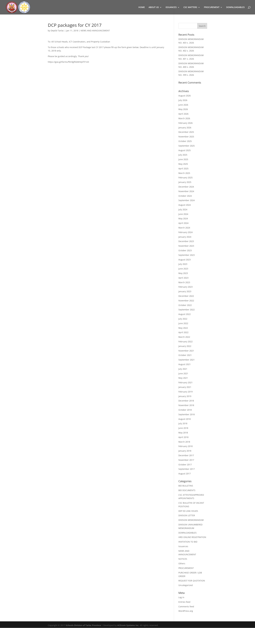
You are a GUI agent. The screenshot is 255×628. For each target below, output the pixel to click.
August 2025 (184, 150)
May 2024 (183, 218)
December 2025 (186, 132)
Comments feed (186, 606)
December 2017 (186, 455)
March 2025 (184, 173)
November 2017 (186, 460)
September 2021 (186, 359)
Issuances (183, 546)
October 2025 (185, 141)
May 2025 (183, 164)
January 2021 (184, 387)
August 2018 (184, 419)
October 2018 (185, 409)
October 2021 (185, 355)
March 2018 (184, 441)
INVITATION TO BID (187, 541)
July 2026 (182, 100)
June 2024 (183, 214)
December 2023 (186, 241)
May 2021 (183, 377)
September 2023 (186, 255)
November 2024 (186, 191)
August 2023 (184, 259)
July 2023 (182, 264)
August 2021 (184, 364)
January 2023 (184, 291)
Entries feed (184, 601)
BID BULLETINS (185, 485)
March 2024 (184, 227)
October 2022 (185, 305)
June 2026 (183, 104)
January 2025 (184, 182)
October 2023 (185, 250)
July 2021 (182, 368)
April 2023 (183, 277)
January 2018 (184, 450)
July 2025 (182, 154)
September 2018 (186, 414)
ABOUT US (154, 7)
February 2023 (185, 286)
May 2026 (183, 109)
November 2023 (186, 245)
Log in (181, 597)
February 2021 (185, 382)
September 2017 (186, 469)
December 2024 (186, 186)
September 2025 (186, 145)
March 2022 (184, 337)
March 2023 (184, 282)
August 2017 (184, 473)
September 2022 (186, 309)
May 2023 (183, 273)
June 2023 (183, 268)
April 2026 (183, 113)
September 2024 (186, 200)
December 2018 (186, 400)
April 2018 (183, 437)
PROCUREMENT (211, 7)
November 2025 (186, 136)
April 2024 (183, 223)
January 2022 (184, 346)
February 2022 (185, 341)
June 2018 (183, 428)
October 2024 (185, 195)
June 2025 (183, 159)
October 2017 (185, 464)
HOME (141, 7)
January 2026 (184, 127)
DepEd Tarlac (57, 30)
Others (181, 563)
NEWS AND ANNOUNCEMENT (95, 30)
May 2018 (183, 432)
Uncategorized (185, 585)
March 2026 (184, 118)
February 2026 (185, 123)
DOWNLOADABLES (235, 7)
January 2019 (184, 396)
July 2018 (182, 423)
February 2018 (185, 446)
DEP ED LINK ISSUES (188, 511)
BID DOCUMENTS (186, 490)
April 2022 (183, 332)
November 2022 (186, 300)
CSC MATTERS (190, 7)
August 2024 (184, 204)
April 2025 (183, 168)
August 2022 (184, 314)
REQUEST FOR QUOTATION (191, 580)
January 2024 (184, 236)
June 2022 (183, 323)
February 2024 (185, 232)
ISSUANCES (171, 7)
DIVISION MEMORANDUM (191, 520)
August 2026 (184, 95)
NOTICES (182, 558)
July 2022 (182, 318)
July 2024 (182, 209)
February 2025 (185, 177)
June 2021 (183, 373)
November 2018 (186, 405)
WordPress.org (185, 611)
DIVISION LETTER (186, 515)
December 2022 (186, 296)
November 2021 (186, 350)
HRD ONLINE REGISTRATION (192, 537)
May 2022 (183, 327)
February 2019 (185, 391)
